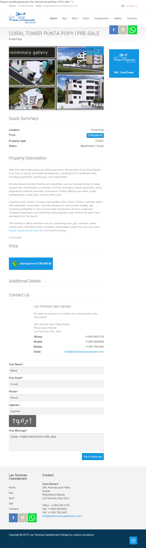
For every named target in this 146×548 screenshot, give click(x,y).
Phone (13, 391)
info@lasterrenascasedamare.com (84, 351)
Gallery (118, 18)
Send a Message (93, 456)
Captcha (14, 405)
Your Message (18, 430)
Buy (64, 18)
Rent (74, 18)
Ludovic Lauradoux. (83, 534)
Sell (11, 503)
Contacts (132, 18)
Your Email (16, 378)
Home (53, 18)
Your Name (16, 364)
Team (86, 18)
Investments (102, 18)
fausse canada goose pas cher (26, 230)
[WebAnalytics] (16, 538)
